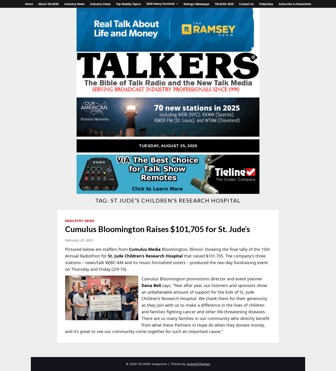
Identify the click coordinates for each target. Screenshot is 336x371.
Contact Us (246, 4)
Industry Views (100, 4)
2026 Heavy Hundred (160, 4)
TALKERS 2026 (224, 4)
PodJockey (266, 4)
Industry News (74, 4)
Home (29, 4)
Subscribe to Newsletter (295, 4)
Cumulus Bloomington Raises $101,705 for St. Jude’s (157, 229)
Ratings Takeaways (196, 4)
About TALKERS (48, 4)
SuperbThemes (198, 364)
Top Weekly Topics (128, 4)
